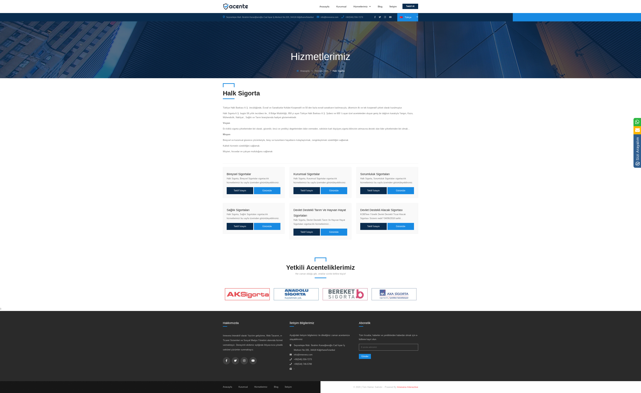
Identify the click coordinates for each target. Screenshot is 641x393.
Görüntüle (267, 190)
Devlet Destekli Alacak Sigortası (381, 210)
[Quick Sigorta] (394, 294)
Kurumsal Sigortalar (306, 174)
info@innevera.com (329, 17)
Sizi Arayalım (637, 149)
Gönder (364, 356)
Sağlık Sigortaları (238, 210)
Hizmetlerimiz (360, 6)
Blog (380, 6)
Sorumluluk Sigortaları (375, 174)
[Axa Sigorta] (345, 294)
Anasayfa (324, 6)
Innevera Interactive (407, 387)
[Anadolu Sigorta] (247, 294)
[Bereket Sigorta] (296, 294)
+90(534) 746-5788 (303, 364)
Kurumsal (341, 6)
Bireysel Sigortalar (239, 174)
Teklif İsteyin (240, 190)
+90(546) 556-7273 (354, 17)
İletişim (393, 6)
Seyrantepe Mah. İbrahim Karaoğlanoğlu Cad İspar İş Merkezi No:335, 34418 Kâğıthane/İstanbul (270, 17)
